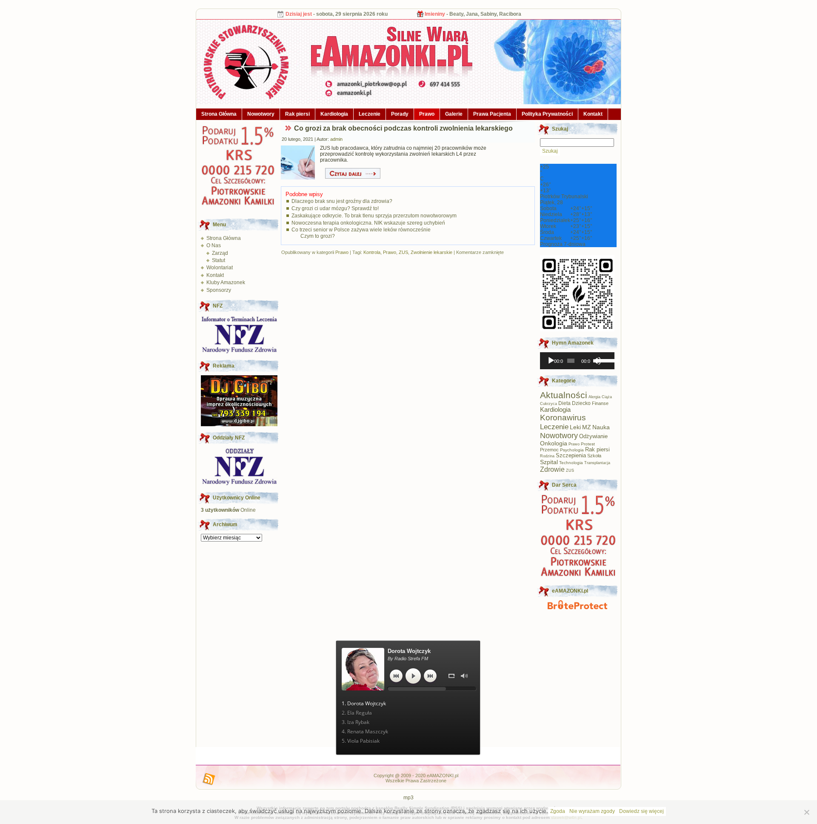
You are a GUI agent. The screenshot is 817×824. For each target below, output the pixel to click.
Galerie (454, 114)
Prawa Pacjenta (492, 114)
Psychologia (572, 450)
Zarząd (220, 253)
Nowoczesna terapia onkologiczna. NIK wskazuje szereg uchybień (368, 223)
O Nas (213, 245)
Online (228, 510)
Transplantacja (597, 463)
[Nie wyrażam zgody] (806, 812)
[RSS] (209, 779)
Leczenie (369, 114)
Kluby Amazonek (225, 282)
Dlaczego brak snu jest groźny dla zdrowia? (341, 201)
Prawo (426, 114)
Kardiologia (334, 114)
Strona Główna (219, 114)
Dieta (564, 403)
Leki (575, 427)
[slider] (603, 360)
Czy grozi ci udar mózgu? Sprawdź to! (335, 208)
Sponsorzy (218, 290)
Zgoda (557, 811)
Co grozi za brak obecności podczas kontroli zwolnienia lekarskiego (403, 128)
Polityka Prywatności (547, 114)
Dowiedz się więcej (641, 811)
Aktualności (563, 395)
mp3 (408, 798)
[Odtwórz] (551, 360)
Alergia (594, 397)
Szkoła (594, 455)
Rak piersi (297, 114)
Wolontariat (219, 268)
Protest (588, 444)
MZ (586, 427)
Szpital (549, 462)
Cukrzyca (548, 404)
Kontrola (371, 252)
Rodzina (547, 456)
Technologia (571, 462)
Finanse (600, 403)
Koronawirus (563, 417)
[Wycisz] (597, 360)
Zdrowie (552, 469)
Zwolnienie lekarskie (431, 252)
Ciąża (607, 397)
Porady (399, 114)
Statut (218, 260)
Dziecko (581, 403)
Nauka (601, 427)
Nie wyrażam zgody (592, 811)
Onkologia (553, 443)
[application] (577, 360)
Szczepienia (571, 456)
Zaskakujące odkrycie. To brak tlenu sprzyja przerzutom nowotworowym (374, 216)
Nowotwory (260, 114)
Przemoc (549, 449)
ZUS (403, 252)
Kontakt (593, 114)
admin (336, 139)
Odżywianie (593, 436)
